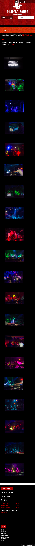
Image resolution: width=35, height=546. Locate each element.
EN (32, 2)
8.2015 (19, 35)
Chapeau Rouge (5, 35)
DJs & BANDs (4, 535)
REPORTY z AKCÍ (5, 537)
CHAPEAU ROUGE (17, 7)
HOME (2, 530)
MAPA (2, 540)
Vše (16, 35)
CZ (28, 2)
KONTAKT (3, 539)
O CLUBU (3, 532)
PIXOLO (32, 545)
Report (12, 35)
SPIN (13, 45)
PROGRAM (3, 533)
